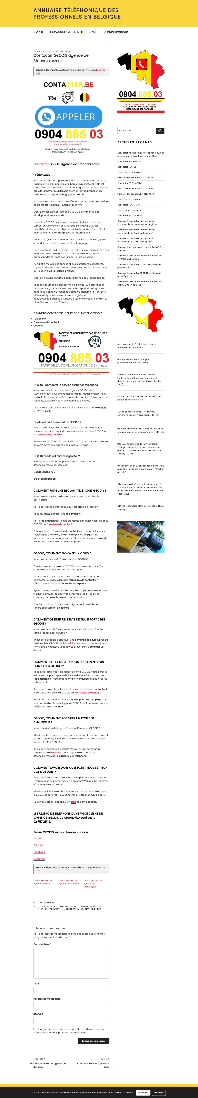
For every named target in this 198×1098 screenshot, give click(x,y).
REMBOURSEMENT (74, 909)
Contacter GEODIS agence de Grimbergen (93, 883)
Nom (36, 983)
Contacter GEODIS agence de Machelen (69, 882)
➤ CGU (92, 32)
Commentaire (42, 944)
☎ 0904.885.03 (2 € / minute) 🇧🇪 (66, 32)
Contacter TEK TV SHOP (129, 204)
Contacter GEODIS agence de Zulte (42, 882)
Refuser (159, 1092)
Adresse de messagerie (46, 999)
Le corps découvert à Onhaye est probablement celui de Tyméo (134, 361)
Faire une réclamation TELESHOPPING (135, 177)
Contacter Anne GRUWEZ (130, 161)
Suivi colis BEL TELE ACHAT (130, 210)
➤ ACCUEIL (38, 32)
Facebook (39, 852)
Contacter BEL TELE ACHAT (130, 215)
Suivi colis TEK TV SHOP (128, 199)
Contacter (41, 164)
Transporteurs (46, 902)
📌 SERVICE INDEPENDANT (116, 32)
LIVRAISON (83, 906)
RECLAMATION (57, 909)
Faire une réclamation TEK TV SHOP (135, 188)
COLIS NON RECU (46, 906)
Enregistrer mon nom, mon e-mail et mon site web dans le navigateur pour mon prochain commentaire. (68, 1030)
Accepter (143, 1092)
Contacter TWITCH (127, 166)
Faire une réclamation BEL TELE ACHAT (136, 193)
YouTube (38, 845)
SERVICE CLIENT (93, 909)
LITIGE (73, 906)
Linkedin (37, 838)
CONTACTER (63, 906)
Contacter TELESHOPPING (130, 183)
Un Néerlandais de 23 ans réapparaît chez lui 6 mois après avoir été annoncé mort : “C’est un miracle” (140, 469)
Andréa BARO (66, 51)
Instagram (39, 859)
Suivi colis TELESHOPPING (129, 172)
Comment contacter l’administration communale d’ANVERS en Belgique (136, 240)
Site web (38, 1014)
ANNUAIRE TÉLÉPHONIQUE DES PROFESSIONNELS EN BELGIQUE (77, 13)
